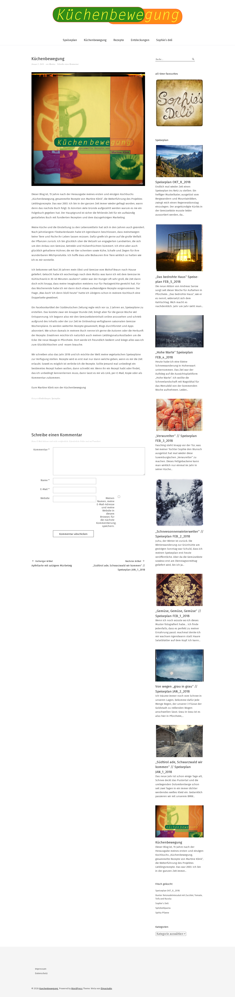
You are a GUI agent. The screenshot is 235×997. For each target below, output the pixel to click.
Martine (52, 64)
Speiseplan (70, 40)
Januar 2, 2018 (37, 64)
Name (45, 480)
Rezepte (118, 40)
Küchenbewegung (95, 40)
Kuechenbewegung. (48, 988)
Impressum (40, 969)
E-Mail (45, 489)
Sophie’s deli (164, 40)
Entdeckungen (140, 40)
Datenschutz (41, 973)
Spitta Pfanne (162, 912)
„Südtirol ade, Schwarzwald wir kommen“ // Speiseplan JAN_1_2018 (119, 565)
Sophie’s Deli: (162, 903)
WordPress (77, 988)
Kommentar (41, 449)
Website (45, 498)
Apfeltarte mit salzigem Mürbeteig (51, 563)
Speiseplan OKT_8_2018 (173, 182)
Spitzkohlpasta (162, 908)
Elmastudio (106, 988)
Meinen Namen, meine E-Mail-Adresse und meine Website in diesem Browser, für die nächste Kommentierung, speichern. (106, 512)
